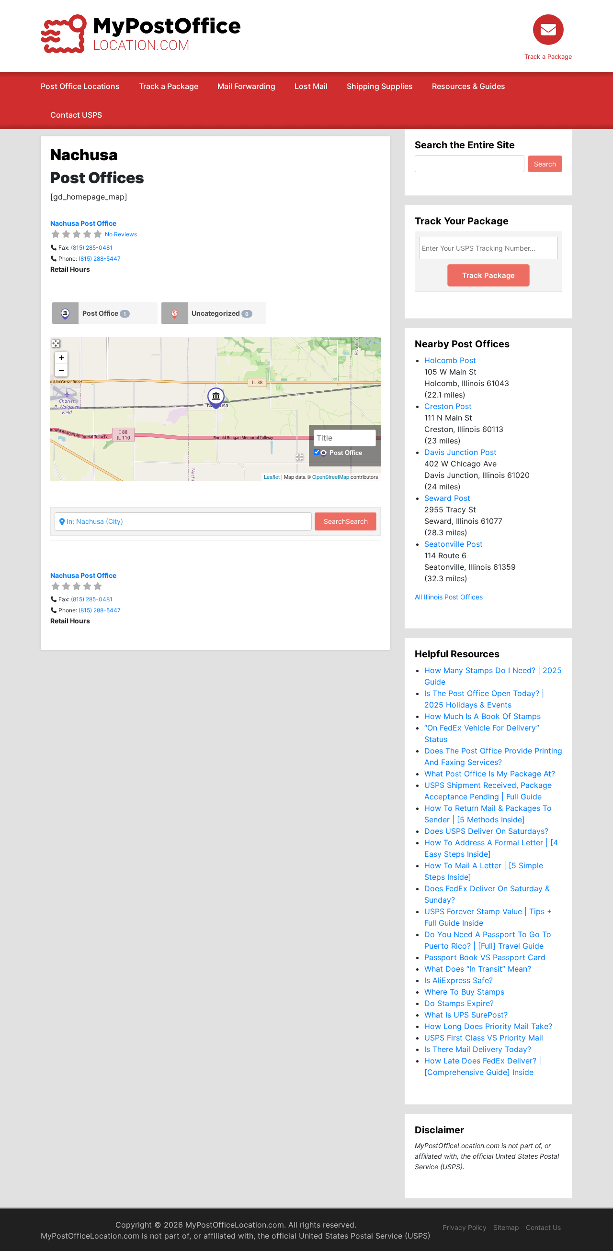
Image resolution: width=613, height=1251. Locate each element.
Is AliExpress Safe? (458, 980)
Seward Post (447, 498)
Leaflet (272, 476)
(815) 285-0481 (92, 247)
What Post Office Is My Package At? (489, 773)
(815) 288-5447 (100, 258)
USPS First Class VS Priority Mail (483, 1037)
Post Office (104, 313)
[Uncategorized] (174, 313)
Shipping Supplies (380, 86)
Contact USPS (76, 115)
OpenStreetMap (330, 476)
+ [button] (61, 358)
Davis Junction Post (460, 452)
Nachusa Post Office (83, 223)
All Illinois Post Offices (449, 597)
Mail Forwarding (246, 86)
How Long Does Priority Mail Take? (488, 1026)
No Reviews (121, 234)
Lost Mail (311, 86)
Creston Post (448, 406)
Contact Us (543, 1227)
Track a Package (168, 86)
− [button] (61, 370)
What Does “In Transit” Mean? (477, 969)
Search (346, 521)
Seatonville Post (453, 544)
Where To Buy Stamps (464, 991)
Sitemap (506, 1227)
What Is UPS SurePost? (466, 1014)
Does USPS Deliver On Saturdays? (486, 831)
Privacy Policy (465, 1227)
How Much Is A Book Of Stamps (482, 716)
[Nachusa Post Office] (216, 398)
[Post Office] (65, 313)
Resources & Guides (468, 86)
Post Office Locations (80, 86)
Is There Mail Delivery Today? (477, 1049)
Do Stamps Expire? (459, 1003)
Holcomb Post (450, 360)
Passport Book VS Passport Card (484, 957)
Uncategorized (220, 313)
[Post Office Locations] (140, 33)
